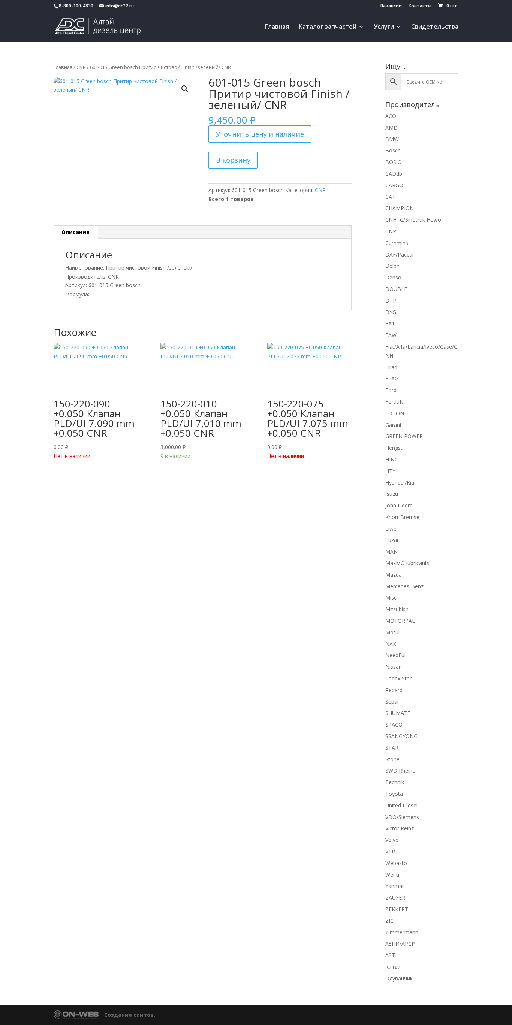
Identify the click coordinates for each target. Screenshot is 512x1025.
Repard (394, 690)
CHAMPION (399, 208)
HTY (390, 470)
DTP (390, 300)
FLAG (391, 378)
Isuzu (391, 493)
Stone (392, 759)
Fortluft (394, 401)
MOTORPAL (400, 620)
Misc (391, 597)
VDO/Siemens (402, 817)
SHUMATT (398, 712)
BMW (392, 139)
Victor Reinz (399, 828)
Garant (393, 424)
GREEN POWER (404, 436)
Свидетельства (434, 27)
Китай (393, 966)
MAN (391, 551)
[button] (185, 88)
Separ (392, 701)
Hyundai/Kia (399, 482)
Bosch (393, 150)
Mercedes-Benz (404, 586)
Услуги (384, 27)
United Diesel (401, 805)
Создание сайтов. (129, 1014)
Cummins (396, 242)
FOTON (394, 413)
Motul (392, 632)
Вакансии (391, 6)
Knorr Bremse (402, 517)
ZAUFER (395, 897)
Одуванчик (399, 978)
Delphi (393, 265)
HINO (392, 459)
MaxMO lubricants (407, 563)
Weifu (392, 874)
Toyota (394, 793)
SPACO (394, 724)
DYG (390, 312)
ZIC (389, 920)
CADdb (393, 173)
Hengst (394, 447)
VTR (390, 851)
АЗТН (392, 955)
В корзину (233, 159)
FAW (391, 335)
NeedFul (395, 655)
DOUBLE (396, 288)
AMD (391, 127)
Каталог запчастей (327, 27)
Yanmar (394, 885)
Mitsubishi (397, 609)
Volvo (392, 839)
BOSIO (393, 162)
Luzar (392, 539)
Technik (394, 782)
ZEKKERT (396, 909)
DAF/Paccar (399, 254)
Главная (277, 27)
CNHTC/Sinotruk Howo (413, 219)
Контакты (420, 6)
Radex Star (398, 678)
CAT (390, 196)
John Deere (399, 505)
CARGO (394, 185)
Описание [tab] (75, 232)
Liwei (391, 528)
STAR (391, 747)
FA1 (390, 323)
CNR (81, 67)
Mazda (393, 574)
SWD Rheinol (401, 770)
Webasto (396, 863)
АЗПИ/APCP (400, 943)
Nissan (393, 666)
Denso (393, 277)
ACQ (390, 115)
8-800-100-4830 (76, 6)
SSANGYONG (401, 736)
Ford (391, 390)
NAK (390, 644)
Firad (391, 367)
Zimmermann (401, 932)
